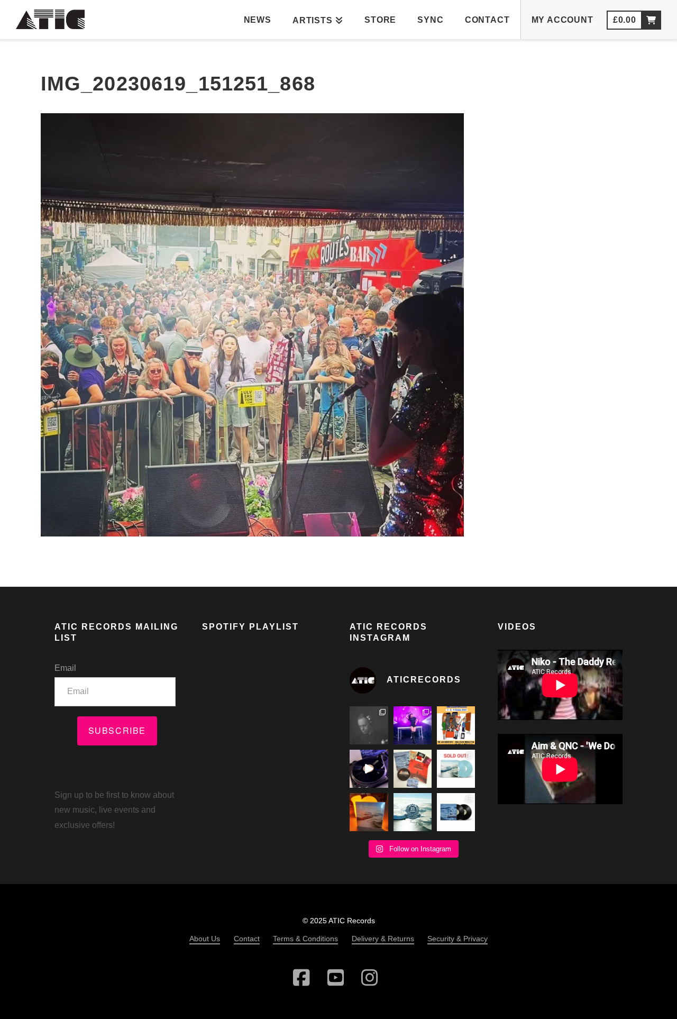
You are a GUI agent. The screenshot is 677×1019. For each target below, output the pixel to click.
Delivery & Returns (383, 938)
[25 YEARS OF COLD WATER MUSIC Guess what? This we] (413, 812)
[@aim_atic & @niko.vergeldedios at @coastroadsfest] (413, 725)
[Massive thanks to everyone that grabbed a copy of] (456, 769)
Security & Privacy (457, 938)
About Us (204, 938)
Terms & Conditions (305, 938)
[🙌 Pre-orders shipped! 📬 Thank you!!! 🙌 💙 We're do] (369, 812)
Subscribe (117, 730)
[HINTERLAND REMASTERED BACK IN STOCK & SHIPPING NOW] (456, 812)
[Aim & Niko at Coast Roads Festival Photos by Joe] (369, 725)
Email (65, 667)
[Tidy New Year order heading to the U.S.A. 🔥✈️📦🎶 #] (413, 769)
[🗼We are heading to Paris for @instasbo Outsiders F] (456, 725)
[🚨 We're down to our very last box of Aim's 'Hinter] (369, 769)
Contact (247, 938)
